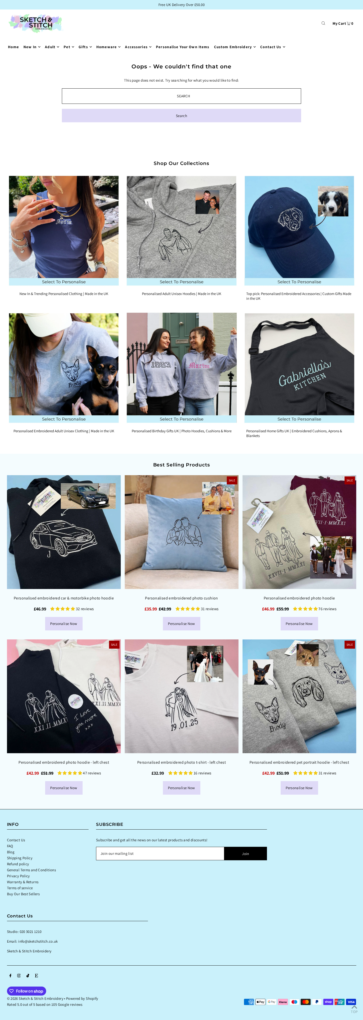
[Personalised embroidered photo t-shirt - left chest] (182, 696)
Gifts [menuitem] (83, 46)
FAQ (10, 846)
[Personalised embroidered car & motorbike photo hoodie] (64, 532)
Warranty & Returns (23, 881)
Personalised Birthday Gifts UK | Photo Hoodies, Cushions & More (182, 431)
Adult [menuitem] (50, 46)
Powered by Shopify (82, 998)
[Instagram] (19, 976)
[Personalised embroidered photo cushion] (182, 532)
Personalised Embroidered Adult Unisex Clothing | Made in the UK (63, 431)
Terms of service (20, 887)
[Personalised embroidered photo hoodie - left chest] (64, 696)
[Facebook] (10, 976)
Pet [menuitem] (67, 46)
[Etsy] (36, 976)
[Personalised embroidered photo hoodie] (299, 532)
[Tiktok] (27, 976)
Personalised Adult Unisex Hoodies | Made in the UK (181, 293)
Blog (11, 852)
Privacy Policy (18, 876)
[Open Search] (323, 22)
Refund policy (18, 864)
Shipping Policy (20, 858)
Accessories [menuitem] (136, 46)
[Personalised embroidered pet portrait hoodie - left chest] (299, 696)
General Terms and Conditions (31, 870)
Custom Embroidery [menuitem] (233, 46)
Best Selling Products (181, 465)
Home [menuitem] (13, 46)
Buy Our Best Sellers (23, 893)
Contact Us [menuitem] (270, 46)
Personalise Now (63, 623)
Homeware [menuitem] (106, 46)
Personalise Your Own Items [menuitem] (182, 46)
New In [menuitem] (30, 46)
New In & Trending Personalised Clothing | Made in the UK (63, 293)
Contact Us (16, 840)
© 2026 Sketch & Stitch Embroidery (35, 998)
